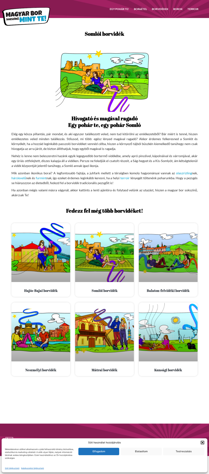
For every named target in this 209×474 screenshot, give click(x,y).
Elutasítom (141, 451)
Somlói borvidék (105, 290)
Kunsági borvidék (168, 370)
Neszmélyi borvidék (40, 370)
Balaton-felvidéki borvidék (168, 290)
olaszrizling (184, 173)
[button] (202, 442)
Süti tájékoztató (12, 468)
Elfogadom (99, 451)
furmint (41, 178)
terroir (125, 178)
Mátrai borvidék (104, 370)
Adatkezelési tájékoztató (32, 468)
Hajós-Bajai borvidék (41, 290)
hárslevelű (18, 178)
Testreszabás (184, 451)
